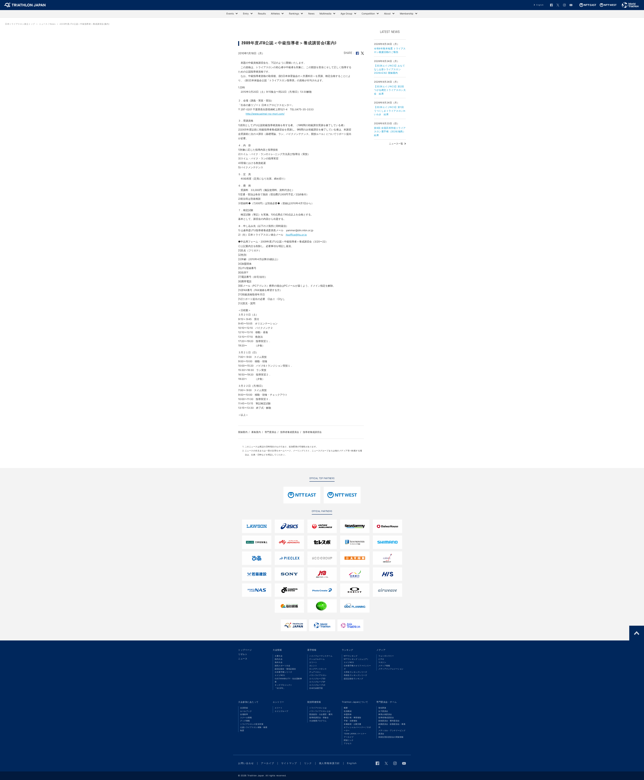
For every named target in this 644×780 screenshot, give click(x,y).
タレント (313, 665)
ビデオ (381, 659)
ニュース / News (47, 24)
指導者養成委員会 (289, 432)
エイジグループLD (317, 685)
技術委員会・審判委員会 (389, 721)
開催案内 (243, 432)
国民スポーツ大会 (282, 665)
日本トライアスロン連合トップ (20, 24)
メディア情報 (384, 665)
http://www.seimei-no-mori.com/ (265, 113)
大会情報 (277, 650)
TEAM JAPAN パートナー (355, 733)
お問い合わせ (246, 763)
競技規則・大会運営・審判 (320, 714)
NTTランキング (350, 656)
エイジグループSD (317, 678)
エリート (313, 662)
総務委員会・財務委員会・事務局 (391, 725)
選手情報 (311, 650)
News (311, 13)
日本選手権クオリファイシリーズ (357, 667)
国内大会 (278, 659)
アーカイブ (349, 737)
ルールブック (246, 711)
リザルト (242, 654)
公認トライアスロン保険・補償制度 (253, 729)
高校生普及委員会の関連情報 (391, 737)
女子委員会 (383, 711)
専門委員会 (270, 432)
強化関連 (382, 708)
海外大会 (278, 662)
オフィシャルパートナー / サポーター (357, 729)
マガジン (382, 662)
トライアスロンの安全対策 (251, 724)
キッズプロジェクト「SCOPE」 (283, 686)
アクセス (348, 743)
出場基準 (244, 714)
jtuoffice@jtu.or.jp (296, 234)
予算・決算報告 (350, 721)
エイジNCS (280, 675)
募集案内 (256, 432)
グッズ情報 (245, 721)
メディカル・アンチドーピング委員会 (391, 732)
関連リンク (349, 740)
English (540, 5)
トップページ (245, 650)
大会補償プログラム (318, 721)
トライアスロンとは (318, 708)
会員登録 (244, 708)
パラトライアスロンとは (320, 711)
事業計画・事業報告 (352, 717)
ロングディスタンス (318, 669)
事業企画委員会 (385, 714)
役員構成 (348, 711)
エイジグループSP (317, 682)
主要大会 (278, 656)
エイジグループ (281, 711)
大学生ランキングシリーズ (355, 672)
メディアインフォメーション (391, 669)
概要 (346, 708)
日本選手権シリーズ (283, 672)
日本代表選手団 (316, 688)
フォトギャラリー (386, 656)
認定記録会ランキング (353, 678)
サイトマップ (289, 763)
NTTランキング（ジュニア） (356, 659)
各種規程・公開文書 (352, 724)
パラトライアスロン (318, 675)
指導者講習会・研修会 (319, 717)
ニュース (242, 658)
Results (262, 13)
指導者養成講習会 (312, 432)
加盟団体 (348, 714)
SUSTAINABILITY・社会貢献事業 (288, 680)
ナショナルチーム (317, 659)
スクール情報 (246, 717)
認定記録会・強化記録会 (285, 669)
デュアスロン (315, 672)
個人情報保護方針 (329, 763)
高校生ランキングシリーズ (355, 675)
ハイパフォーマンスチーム (320, 656)
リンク (308, 763)
